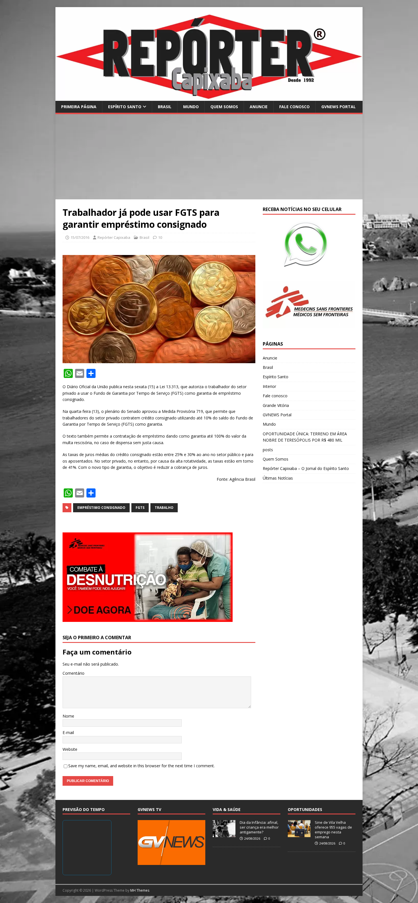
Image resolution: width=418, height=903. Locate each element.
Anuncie (259, 106)
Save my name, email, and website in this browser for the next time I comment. (141, 765)
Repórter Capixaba (114, 237)
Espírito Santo (124, 106)
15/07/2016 (80, 237)
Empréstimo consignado (101, 507)
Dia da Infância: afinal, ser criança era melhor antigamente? (259, 827)
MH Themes (139, 890)
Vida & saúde (227, 809)
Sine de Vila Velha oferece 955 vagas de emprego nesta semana (333, 829)
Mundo (191, 106)
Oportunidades (305, 809)
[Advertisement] (209, 157)
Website (70, 749)
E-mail (68, 732)
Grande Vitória (276, 405)
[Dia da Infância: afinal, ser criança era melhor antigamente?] (224, 834)
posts (268, 449)
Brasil (164, 106)
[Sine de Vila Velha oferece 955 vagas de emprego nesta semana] (299, 834)
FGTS (140, 507)
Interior (269, 386)
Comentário (73, 673)
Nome (68, 716)
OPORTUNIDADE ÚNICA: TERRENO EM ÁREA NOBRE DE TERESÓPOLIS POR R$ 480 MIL (305, 437)
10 (160, 237)
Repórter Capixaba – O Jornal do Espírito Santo (306, 468)
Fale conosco (294, 106)
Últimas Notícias (278, 478)
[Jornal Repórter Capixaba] (209, 97)
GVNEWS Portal (338, 106)
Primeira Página (78, 106)
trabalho (164, 507)
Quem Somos (224, 106)
